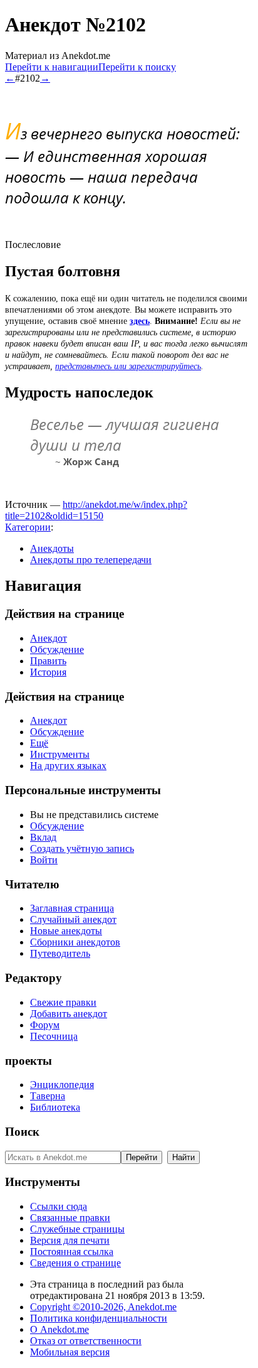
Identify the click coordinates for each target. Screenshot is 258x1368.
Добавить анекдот (68, 1013)
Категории (28, 527)
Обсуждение (57, 649)
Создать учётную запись (82, 848)
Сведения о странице (75, 1263)
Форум (44, 1025)
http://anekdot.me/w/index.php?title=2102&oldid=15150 (96, 510)
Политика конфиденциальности (98, 1318)
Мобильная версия (70, 1352)
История (48, 672)
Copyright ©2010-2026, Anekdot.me (103, 1306)
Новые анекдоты (66, 930)
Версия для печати (70, 1240)
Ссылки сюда (58, 1206)
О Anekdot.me (59, 1329)
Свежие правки (63, 1002)
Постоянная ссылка (71, 1251)
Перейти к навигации (51, 67)
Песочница (54, 1036)
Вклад (43, 837)
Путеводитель (60, 953)
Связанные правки (70, 1217)
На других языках (68, 765)
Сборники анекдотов (75, 942)
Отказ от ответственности (86, 1340)
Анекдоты (52, 548)
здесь (140, 321)
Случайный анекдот (73, 919)
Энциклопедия (62, 1084)
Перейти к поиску (137, 67)
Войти (44, 859)
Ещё (39, 743)
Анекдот (48, 638)
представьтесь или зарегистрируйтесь (128, 366)
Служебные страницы (77, 1229)
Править (48, 660)
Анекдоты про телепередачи (91, 559)
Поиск (22, 1131)
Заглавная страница (72, 908)
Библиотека (55, 1107)
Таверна (47, 1096)
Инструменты (60, 754)
